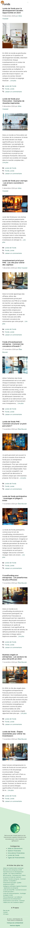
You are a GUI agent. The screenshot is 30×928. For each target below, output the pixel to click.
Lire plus (13, 80)
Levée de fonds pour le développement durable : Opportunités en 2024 (13, 10)
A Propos (5, 914)
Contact (5, 912)
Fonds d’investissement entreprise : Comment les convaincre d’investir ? (13, 344)
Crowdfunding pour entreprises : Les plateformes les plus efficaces (14, 577)
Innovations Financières (16, 853)
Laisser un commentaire (13, 92)
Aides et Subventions (15, 848)
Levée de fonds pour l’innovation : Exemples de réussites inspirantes (13, 101)
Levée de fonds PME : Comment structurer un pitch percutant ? (14, 423)
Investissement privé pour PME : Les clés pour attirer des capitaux (13, 262)
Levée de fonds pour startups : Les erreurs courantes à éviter (14, 183)
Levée (12, 89)
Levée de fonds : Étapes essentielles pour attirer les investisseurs (13, 734)
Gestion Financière (14, 851)
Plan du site (6, 910)
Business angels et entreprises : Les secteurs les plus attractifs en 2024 (14, 657)
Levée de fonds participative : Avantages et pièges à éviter (14, 498)
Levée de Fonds (10, 86)
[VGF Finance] (2, 2)
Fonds (7, 89)
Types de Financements (16, 858)
